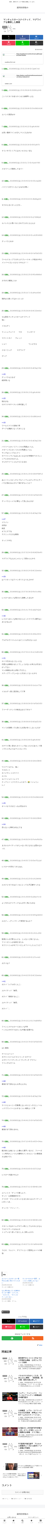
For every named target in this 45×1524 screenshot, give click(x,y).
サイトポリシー (33, 1517)
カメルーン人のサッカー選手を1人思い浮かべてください (11, 1281)
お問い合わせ (11, 1517)
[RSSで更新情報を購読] (33, 1338)
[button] (36, 43)
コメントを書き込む (22, 1492)
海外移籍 (6, 1312)
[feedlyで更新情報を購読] (12, 1338)
